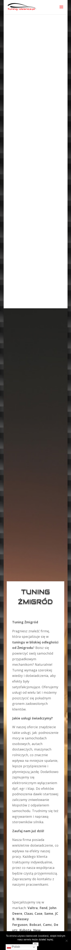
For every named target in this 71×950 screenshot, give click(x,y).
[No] (66, 941)
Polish (15, 946)
